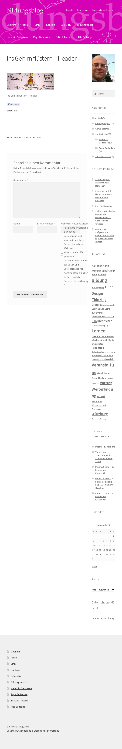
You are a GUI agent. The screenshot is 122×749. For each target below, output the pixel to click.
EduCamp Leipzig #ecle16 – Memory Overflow (104, 485)
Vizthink (110, 378)
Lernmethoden (100, 336)
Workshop (96, 409)
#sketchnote (100, 266)
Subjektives (101, 134)
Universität (108, 359)
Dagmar (99, 446)
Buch (109, 287)
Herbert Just (109, 317)
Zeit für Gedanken (104, 205)
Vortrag (106, 382)
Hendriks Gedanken (17, 37)
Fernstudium (98, 316)
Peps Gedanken (41, 37)
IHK (94, 321)
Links (38, 24)
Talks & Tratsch (63, 37)
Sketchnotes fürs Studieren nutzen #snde (103, 458)
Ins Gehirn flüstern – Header (25, 138)
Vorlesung (95, 384)
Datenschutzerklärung (102, 10)
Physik (104, 340)
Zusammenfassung (99, 419)
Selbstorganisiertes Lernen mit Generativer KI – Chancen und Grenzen (105, 217)
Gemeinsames (102, 128)
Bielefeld (102, 274)
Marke (111, 336)
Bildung (99, 280)
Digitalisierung (107, 305)
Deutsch (96, 304)
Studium (105, 355)
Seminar (97, 356)
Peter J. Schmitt (103, 466)
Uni (111, 355)
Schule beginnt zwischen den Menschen (102, 182)
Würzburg (100, 414)
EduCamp (105, 308)
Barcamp (109, 270)
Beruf (94, 274)
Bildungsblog (98, 287)
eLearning (97, 312)
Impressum (82, 10)
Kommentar (20, 180)
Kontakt (69, 10)
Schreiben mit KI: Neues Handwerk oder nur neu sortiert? (103, 196)
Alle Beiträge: (85, 37)
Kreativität (104, 321)
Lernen (98, 331)
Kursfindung (96, 325)
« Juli (94, 566)
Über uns (11, 24)
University (97, 359)
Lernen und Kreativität (100, 472)
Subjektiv (66, 24)
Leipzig (104, 325)
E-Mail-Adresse (46, 223)
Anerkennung (98, 270)
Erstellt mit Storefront (46, 730)
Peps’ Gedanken (107, 148)
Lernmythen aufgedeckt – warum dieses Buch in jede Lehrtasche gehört (104, 235)
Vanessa (99, 452)
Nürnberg (96, 340)
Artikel (25, 24)
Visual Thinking (99, 378)
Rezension (98, 348)
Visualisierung (104, 373)
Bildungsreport (84, 24)
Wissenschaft (99, 405)
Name (17, 223)
